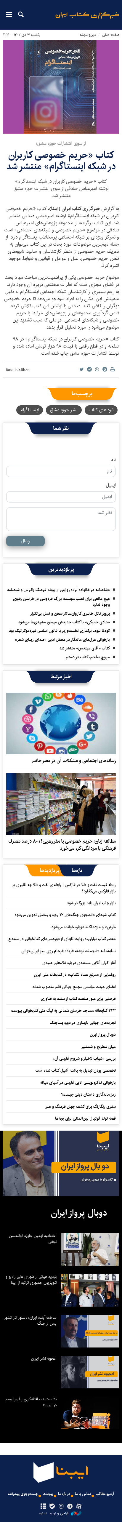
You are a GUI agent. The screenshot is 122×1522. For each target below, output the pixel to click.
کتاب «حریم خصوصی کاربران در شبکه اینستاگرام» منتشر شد (61, 160)
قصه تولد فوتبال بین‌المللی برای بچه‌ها (85, 1118)
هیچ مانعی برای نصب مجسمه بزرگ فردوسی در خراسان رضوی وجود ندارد (61, 602)
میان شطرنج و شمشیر (98, 1047)
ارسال (25, 541)
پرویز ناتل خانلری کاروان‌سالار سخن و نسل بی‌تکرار (70, 613)
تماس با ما (83, 1494)
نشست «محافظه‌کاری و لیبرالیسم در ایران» (31, 1402)
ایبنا (87, 19)
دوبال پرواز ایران (103, 1034)
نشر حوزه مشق (64, 410)
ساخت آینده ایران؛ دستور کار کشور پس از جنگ (30, 1320)
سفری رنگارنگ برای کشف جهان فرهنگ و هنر (80, 1106)
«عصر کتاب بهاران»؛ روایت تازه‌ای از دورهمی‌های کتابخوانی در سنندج (62, 939)
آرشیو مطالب (105, 1494)
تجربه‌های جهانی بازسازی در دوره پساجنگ (83, 1023)
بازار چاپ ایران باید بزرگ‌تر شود (91, 903)
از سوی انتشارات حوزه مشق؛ (61, 144)
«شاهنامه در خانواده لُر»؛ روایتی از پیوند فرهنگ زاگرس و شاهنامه (58, 590)
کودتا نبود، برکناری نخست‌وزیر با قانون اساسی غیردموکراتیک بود (59, 631)
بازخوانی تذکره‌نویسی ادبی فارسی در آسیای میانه (78, 1082)
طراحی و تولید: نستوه (54, 1513)
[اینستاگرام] (61, 1506)
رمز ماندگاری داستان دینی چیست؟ (88, 1094)
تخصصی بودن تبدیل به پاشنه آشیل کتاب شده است (76, 1070)
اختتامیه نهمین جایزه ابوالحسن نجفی (33, 1239)
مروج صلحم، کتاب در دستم (88, 657)
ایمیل (111, 485)
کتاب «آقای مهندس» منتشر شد (84, 648)
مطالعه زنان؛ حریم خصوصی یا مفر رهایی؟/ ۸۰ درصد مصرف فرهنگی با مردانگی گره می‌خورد (62, 844)
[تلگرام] (70, 1506)
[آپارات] (79, 1506)
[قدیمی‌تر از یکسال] (61, 723)
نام (113, 459)
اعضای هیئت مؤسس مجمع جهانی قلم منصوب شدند (74, 987)
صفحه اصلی (110, 35)
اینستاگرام (29, 410)
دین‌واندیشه (88, 35)
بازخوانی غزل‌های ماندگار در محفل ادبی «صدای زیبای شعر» (62, 639)
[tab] (77, 870)
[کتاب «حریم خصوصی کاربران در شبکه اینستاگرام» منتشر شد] (61, 87)
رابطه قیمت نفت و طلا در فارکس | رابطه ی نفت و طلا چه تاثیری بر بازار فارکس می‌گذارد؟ (64, 888)
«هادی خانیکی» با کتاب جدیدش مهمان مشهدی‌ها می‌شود (64, 622)
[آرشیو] (43, 1506)
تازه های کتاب (101, 410)
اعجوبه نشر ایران (44, 1358)
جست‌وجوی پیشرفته (23, 1494)
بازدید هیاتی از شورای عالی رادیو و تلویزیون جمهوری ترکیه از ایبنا (31, 1279)
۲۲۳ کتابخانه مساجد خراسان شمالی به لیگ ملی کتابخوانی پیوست (63, 1010)
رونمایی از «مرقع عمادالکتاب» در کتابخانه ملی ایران (75, 975)
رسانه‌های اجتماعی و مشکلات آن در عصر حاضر (73, 761)
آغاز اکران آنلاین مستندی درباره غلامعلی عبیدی (79, 963)
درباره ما (64, 1494)
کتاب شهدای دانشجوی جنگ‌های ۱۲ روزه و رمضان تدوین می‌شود (65, 915)
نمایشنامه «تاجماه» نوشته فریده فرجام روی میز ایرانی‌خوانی (68, 951)
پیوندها (48, 1494)
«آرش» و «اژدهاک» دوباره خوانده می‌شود (83, 927)
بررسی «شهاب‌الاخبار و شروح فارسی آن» (84, 1058)
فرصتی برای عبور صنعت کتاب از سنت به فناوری (78, 999)
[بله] (52, 1506)
